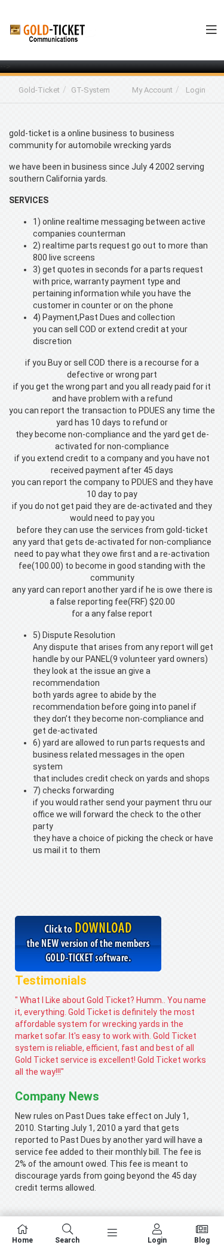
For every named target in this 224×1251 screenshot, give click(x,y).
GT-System (90, 89)
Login (195, 89)
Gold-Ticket (39, 89)
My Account (152, 89)
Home (22, 1240)
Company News (57, 1096)
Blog (202, 1240)
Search (67, 1240)
